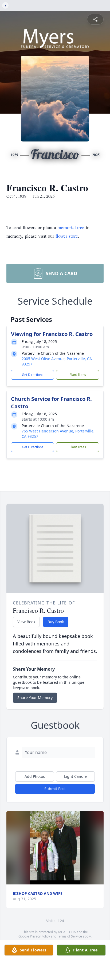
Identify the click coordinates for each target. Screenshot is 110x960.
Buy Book (56, 621)
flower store (67, 236)
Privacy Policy (40, 936)
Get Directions (32, 374)
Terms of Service (69, 936)
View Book (26, 621)
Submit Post (55, 788)
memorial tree (70, 227)
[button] (55, 847)
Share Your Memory (35, 697)
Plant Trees (77, 374)
